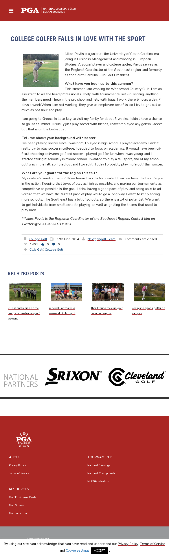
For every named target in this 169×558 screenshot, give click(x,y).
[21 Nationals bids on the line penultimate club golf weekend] (25, 292)
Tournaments (100, 457)
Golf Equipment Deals (23, 497)
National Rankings (98, 465)
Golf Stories (16, 505)
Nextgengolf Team (102, 239)
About (15, 457)
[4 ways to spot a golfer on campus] (149, 292)
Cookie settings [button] (77, 550)
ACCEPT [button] (99, 551)
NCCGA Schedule (98, 481)
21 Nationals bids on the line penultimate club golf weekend (24, 313)
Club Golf (36, 249)
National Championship (102, 473)
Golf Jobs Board (19, 513)
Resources (19, 489)
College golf (38, 239)
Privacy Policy (17, 465)
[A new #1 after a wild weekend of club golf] (66, 292)
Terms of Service (19, 473)
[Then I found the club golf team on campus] (108, 292)
